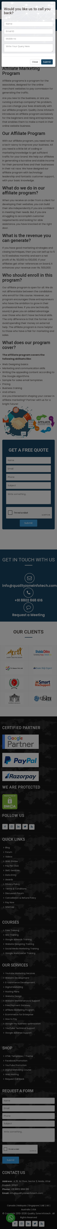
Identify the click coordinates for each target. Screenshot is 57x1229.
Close (35, 61)
